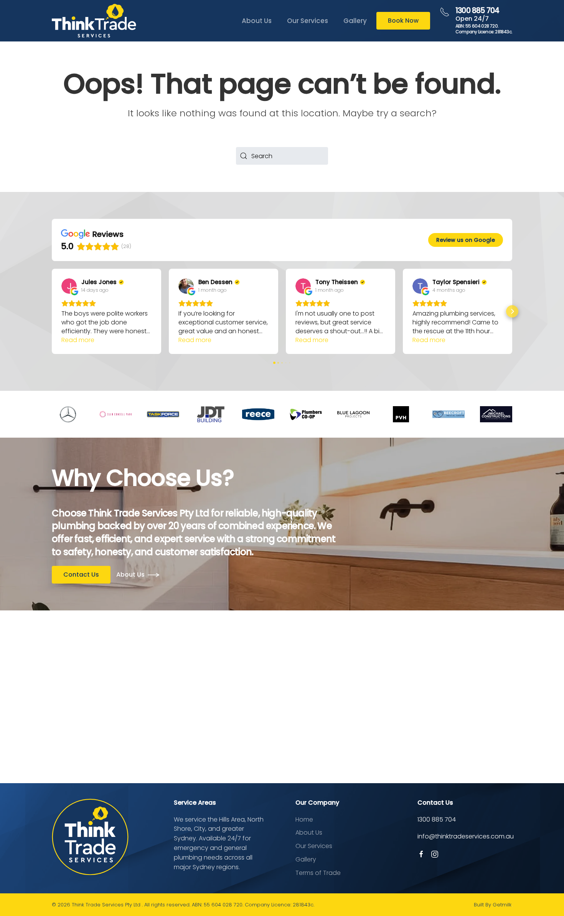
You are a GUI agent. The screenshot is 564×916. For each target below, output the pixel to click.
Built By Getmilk (492, 904)
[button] (52, 311)
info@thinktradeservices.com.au (465, 836)
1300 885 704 (477, 10)
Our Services (307, 20)
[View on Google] (69, 286)
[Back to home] (94, 21)
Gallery (355, 20)
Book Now (403, 20)
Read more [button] (77, 340)
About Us (257, 20)
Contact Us (81, 574)
